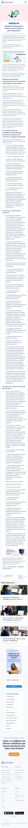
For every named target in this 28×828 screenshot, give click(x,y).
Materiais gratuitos (19, 800)
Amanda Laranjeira (6, 601)
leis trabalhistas (20, 566)
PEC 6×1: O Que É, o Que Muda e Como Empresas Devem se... (13, 619)
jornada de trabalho (19, 74)
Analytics (4, 783)
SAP (3, 802)
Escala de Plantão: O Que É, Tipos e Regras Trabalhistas (14, 640)
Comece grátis (14, 754)
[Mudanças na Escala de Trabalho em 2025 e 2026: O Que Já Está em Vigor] (14, 589)
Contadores (4, 791)
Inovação (8, 725)
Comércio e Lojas (19, 772)
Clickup (3, 807)
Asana (3, 796)
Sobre (16, 791)
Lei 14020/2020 (7, 142)
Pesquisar (14, 686)
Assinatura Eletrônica (7, 779)
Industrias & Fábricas (20, 770)
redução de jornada (7, 568)
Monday (4, 800)
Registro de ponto (6, 770)
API (2, 793)
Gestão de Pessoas (10, 712)
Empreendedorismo (10, 723)
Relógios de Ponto (6, 772)
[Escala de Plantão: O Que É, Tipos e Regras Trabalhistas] (14, 631)
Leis (17, 23)
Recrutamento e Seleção (11, 717)
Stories (16, 798)
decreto (4, 566)
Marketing (8, 728)
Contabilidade (9, 704)
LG (2, 804)
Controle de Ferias (6, 776)
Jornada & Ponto (12, 23)
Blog (16, 793)
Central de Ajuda (19, 796)
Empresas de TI (18, 778)
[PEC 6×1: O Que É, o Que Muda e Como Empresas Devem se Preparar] (14, 610)
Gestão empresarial (10, 715)
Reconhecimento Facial (7, 774)
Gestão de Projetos (10, 699)
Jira (2, 798)
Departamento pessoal (11, 720)
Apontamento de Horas (7, 781)
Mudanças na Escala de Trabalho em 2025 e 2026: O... (13, 598)
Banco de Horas (9, 707)
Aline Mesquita (6, 33)
